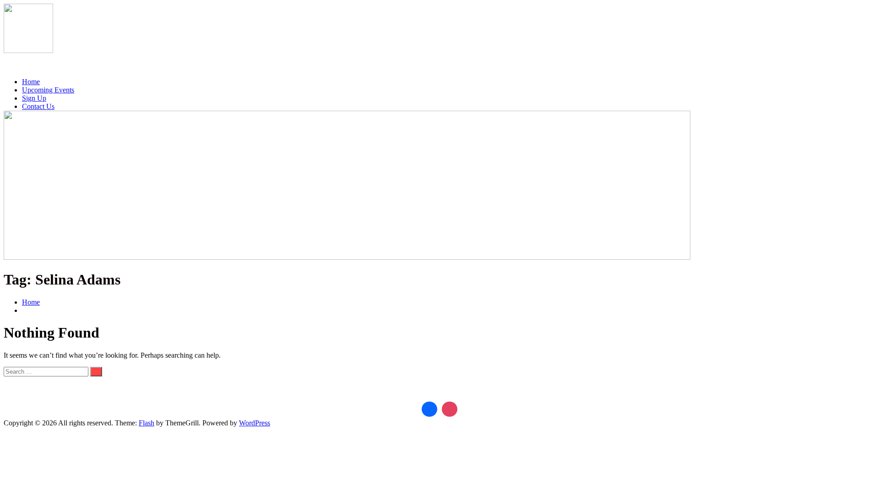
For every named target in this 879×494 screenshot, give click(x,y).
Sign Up (34, 98)
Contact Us (38, 106)
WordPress (254, 423)
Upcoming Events (48, 90)
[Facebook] (429, 409)
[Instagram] (450, 409)
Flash (146, 423)
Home (31, 82)
